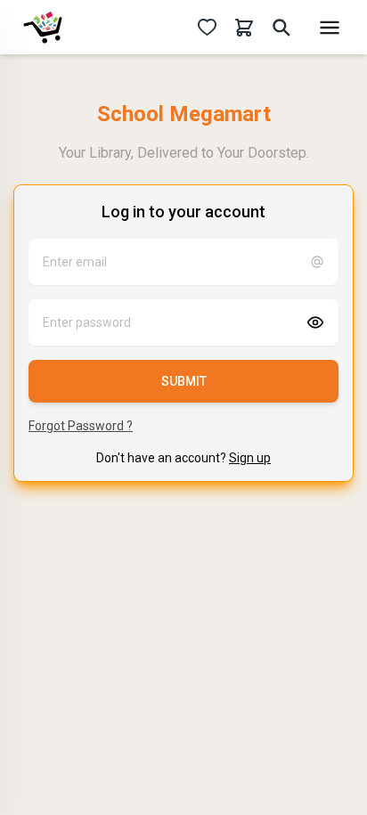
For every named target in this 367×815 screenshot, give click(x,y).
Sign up (250, 458)
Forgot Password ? (81, 426)
